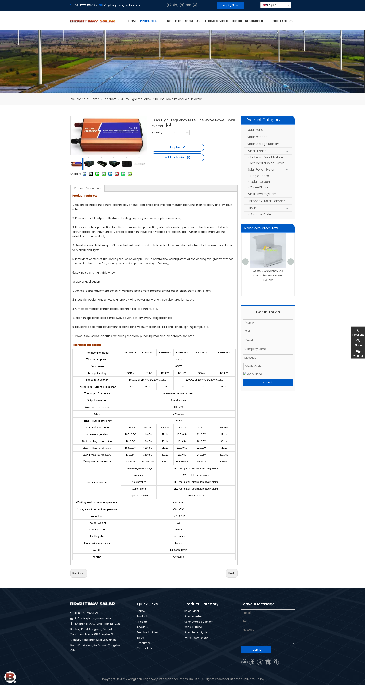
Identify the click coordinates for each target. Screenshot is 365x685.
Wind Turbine (257, 151)
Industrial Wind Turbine (267, 157)
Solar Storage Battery (263, 144)
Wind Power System (261, 194)
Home (141, 611)
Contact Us (144, 648)
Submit (268, 382)
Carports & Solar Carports (266, 201)
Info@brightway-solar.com (121, 5)
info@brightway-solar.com (93, 618)
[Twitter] (182, 5)
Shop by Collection (264, 214)
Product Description (87, 188)
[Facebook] (169, 5)
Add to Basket (175, 157)
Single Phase (259, 176)
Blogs (140, 638)
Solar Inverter (257, 137)
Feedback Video (147, 632)
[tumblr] (252, 662)
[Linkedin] (175, 5)
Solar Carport (260, 181)
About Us (143, 627)
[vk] (244, 662)
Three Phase (259, 187)
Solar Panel (255, 130)
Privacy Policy (254, 679)
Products (143, 616)
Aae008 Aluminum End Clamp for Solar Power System (248, 275)
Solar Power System (261, 169)
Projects (142, 622)
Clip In (251, 208)
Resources (144, 643)
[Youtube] (188, 5)
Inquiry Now (230, 5)
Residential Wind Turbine (268, 163)
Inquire (175, 147)
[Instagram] (195, 5)
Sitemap (236, 679)
